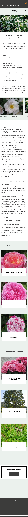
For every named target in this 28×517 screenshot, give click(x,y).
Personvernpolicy (14, 506)
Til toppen (14, 470)
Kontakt (14, 500)
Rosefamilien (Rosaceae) (8, 58)
